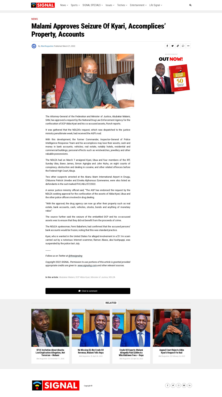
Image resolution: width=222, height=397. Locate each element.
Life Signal (154, 5)
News (63, 5)
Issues (109, 5)
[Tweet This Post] (172, 46)
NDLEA (112, 277)
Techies (121, 5)
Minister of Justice (99, 277)
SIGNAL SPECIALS (92, 5)
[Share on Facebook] (167, 46)
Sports (74, 5)
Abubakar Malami (67, 277)
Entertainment (137, 5)
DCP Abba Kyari (83, 277)
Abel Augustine (47, 46)
